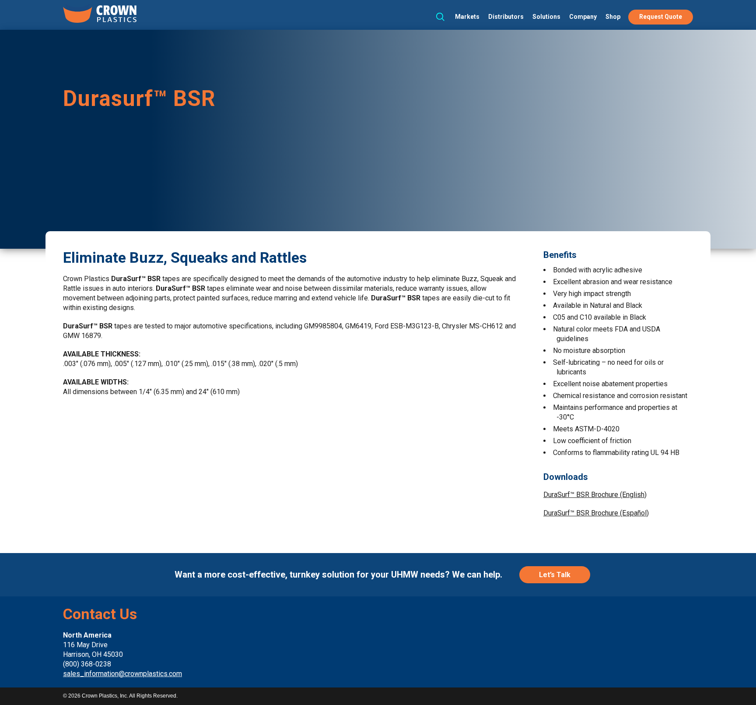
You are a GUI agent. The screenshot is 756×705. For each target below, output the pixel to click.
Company (583, 16)
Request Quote (660, 16)
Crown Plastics (99, 13)
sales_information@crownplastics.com (122, 674)
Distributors (506, 16)
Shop (613, 16)
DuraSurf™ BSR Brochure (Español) (596, 513)
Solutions (546, 16)
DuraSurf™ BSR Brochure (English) (595, 494)
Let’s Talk (554, 575)
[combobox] (437, 17)
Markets (467, 16)
